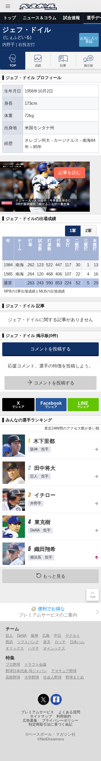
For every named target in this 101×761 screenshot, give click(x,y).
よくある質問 (69, 712)
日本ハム (77, 642)
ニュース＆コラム (39, 17)
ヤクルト (72, 635)
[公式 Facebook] (56, 699)
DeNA (22, 635)
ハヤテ (33, 648)
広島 (46, 635)
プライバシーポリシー (60, 721)
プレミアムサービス (37, 712)
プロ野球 (13, 664)
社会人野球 (52, 677)
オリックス (15, 648)
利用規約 (63, 716)
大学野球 (31, 677)
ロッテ (60, 642)
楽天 (46, 642)
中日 (57, 635)
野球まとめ (75, 677)
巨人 (9, 635)
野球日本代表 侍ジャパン (26, 671)
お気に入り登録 (89, 40)
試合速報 (71, 17)
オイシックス (54, 648)
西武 (9, 642)
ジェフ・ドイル (26, 29)
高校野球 (13, 677)
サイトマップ (41, 716)
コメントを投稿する (50, 348)
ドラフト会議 (35, 664)
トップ (9, 17)
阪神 (34, 635)
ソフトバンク (28, 642)
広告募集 (30, 721)
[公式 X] (43, 699)
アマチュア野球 (64, 671)
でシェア (18, 404)
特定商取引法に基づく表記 (50, 724)
